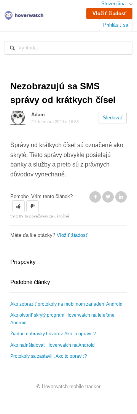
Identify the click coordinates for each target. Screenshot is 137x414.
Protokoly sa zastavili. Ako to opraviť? (48, 356)
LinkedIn (121, 197)
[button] (18, 206)
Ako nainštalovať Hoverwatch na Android (52, 345)
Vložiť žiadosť (109, 13)
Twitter (108, 197)
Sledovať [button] (113, 118)
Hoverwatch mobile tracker (71, 386)
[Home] (24, 15)
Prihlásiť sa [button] (115, 25)
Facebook (95, 197)
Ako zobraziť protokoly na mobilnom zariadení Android (66, 304)
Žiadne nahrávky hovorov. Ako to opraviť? (53, 333)
